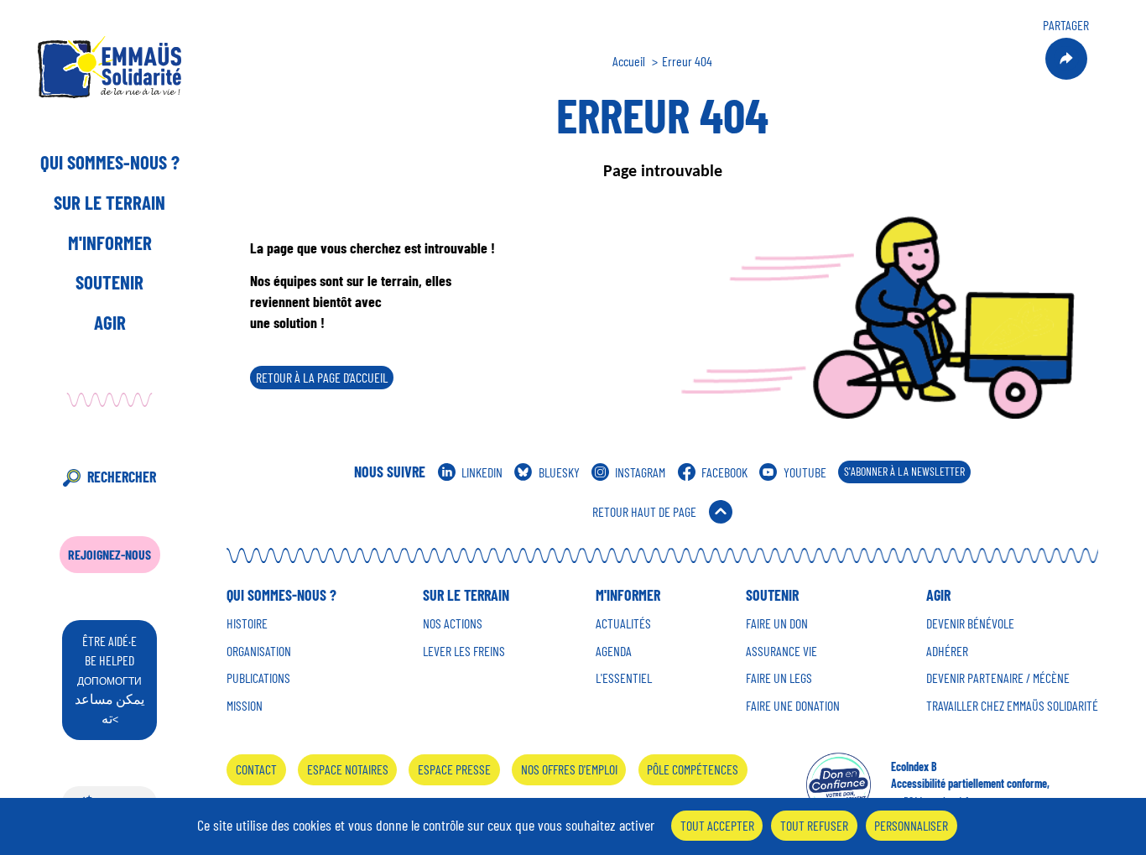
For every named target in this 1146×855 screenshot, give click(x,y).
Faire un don (777, 623)
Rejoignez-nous (109, 554)
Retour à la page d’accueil (322, 377)
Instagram (640, 472)
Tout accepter (717, 825)
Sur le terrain (109, 202)
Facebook (724, 472)
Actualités (623, 623)
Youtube (805, 472)
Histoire (247, 623)
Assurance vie (781, 651)
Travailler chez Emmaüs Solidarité (1012, 705)
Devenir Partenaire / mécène (998, 678)
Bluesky (559, 472)
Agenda (614, 651)
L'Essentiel (624, 678)
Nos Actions (452, 623)
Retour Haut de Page (644, 511)
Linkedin (482, 472)
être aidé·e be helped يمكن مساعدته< (109, 679)
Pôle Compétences (692, 769)
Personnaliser (911, 825)
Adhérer (947, 651)
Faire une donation (793, 705)
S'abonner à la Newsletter (904, 471)
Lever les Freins (464, 651)
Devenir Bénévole (970, 623)
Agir (110, 322)
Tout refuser (814, 825)
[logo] (109, 66)
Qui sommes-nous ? (110, 162)
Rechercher (121, 476)
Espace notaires (347, 769)
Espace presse (454, 769)
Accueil (628, 61)
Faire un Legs (779, 678)
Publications (258, 678)
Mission (245, 705)
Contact (256, 769)
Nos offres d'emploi (569, 769)
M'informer (110, 242)
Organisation (259, 651)
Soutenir (109, 282)
